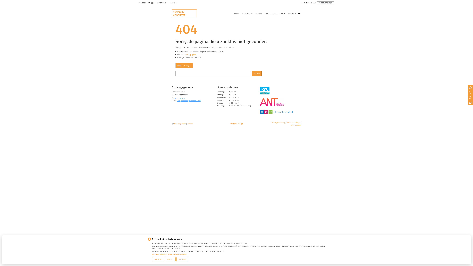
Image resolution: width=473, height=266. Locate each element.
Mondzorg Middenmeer (179, 13)
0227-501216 (180, 98)
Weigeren (170, 259)
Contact (291, 13)
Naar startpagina (184, 65)
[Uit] (152, 3)
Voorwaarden (296, 125)
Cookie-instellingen (293, 122)
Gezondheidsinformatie (274, 13)
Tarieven (258, 13)
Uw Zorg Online (180, 123)
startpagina (191, 54)
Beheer (190, 123)
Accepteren (182, 259)
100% (173, 3)
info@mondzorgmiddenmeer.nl (189, 100)
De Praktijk (246, 13)
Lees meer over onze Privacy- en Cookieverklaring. (169, 254)
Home (236, 13)
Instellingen (158, 259)
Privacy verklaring (278, 122)
